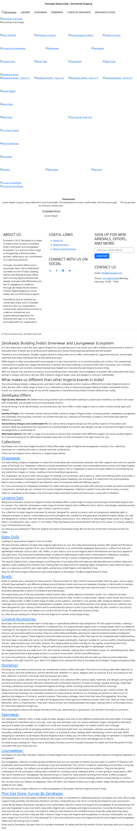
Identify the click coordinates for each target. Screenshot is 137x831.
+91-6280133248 (110, 278)
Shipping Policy (60, 244)
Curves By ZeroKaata (79, 12)
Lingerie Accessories (19, 619)
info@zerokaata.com (111, 273)
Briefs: (7, 576)
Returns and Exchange (64, 249)
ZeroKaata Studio (105, 12)
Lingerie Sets (12, 497)
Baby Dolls (10, 536)
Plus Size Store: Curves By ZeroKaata (32, 793)
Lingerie (25, 12)
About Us (57, 240)
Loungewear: (13, 750)
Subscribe (102, 256)
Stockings (10, 665)
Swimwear (57, 12)
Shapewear (40, 12)
